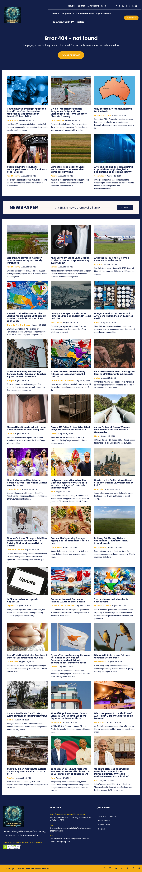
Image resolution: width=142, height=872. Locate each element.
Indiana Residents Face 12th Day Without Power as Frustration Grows (27, 714)
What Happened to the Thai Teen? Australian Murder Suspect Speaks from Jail (113, 716)
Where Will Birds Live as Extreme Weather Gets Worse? (112, 656)
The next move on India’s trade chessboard (111, 600)
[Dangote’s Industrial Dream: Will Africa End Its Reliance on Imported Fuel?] (114, 295)
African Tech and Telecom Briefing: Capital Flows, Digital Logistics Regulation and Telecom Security (113, 169)
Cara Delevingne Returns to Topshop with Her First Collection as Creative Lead (27, 169)
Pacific (54, 176)
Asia (53, 492)
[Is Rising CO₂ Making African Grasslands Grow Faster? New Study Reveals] (114, 520)
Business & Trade (102, 115)
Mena (97, 436)
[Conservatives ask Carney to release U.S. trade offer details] (71, 581)
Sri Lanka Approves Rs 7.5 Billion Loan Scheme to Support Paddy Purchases (24, 260)
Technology (100, 176)
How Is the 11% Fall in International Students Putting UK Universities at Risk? (113, 483)
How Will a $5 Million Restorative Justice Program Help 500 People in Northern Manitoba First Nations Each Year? (26, 317)
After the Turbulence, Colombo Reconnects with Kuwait (111, 259)
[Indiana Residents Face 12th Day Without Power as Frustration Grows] (27, 695)
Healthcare (12, 120)
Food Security (57, 120)
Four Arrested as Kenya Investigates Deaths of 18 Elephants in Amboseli (114, 372)
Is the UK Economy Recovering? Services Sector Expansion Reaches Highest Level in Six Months (26, 374)
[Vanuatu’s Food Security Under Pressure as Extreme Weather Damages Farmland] (71, 148)
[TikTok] (126, 6)
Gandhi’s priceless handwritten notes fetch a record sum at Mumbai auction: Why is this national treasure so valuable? (111, 772)
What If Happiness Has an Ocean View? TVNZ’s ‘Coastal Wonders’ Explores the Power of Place (69, 716)
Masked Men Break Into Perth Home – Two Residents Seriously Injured (26, 428)
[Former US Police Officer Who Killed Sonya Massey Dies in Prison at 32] (71, 408)
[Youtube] (136, 6)
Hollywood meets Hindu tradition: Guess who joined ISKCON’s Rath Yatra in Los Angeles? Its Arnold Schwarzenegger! (69, 484)
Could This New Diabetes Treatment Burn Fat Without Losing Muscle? (27, 656)
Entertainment (14, 489)
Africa (97, 322)
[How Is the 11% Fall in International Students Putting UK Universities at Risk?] (114, 462)
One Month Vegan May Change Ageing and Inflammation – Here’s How (70, 541)
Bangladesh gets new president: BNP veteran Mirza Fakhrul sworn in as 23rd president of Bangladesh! (70, 771)
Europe (54, 267)
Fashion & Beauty (15, 550)
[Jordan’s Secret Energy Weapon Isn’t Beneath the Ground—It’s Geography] (114, 408)
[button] (106, 6)
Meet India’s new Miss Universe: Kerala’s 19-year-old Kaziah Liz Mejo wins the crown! (27, 483)
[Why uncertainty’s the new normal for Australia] (114, 90)
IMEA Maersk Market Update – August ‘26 (23, 600)
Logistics (11, 606)
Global (54, 434)
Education (99, 489)
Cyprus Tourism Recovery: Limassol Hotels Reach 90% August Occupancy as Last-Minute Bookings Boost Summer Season (70, 659)
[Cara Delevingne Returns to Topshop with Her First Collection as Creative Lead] (27, 148)
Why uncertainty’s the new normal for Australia (113, 110)
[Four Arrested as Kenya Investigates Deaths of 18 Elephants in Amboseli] (114, 353)
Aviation (98, 264)
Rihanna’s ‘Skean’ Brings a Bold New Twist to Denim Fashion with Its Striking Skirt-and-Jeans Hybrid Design (27, 542)
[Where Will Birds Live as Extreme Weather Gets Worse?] (114, 637)
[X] (129, 6)
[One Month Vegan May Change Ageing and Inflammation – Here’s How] (71, 520)
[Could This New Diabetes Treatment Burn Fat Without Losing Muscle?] (27, 637)
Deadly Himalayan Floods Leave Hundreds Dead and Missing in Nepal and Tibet (71, 316)
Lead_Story (56, 322)
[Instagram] (119, 6)
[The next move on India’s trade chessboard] (114, 581)
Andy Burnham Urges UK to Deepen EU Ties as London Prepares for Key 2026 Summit (70, 260)
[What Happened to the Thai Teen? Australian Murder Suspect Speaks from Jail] (114, 695)
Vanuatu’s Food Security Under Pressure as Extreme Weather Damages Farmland (68, 169)
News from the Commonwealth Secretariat (67, 814)
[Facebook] (116, 6)
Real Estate (56, 722)
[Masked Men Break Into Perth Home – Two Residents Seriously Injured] (27, 408)
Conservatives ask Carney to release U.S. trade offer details (68, 600)
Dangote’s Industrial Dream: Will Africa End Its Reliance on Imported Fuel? (113, 316)
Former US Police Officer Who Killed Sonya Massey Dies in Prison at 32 (70, 428)
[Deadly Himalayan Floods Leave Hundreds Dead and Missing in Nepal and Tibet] (71, 295)
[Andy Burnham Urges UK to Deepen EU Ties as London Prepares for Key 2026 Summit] (71, 239)
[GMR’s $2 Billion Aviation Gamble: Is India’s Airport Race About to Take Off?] (27, 750)
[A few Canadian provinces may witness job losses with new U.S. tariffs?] (71, 353)
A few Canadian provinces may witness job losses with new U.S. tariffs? (68, 374)
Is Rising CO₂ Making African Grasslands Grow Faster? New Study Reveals (111, 541)
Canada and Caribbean (19, 325)
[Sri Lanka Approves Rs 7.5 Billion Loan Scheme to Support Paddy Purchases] (27, 239)
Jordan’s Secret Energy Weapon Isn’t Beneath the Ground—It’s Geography (112, 430)
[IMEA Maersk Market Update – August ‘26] (27, 581)
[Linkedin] (123, 6)
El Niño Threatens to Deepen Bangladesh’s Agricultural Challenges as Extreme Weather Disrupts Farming (69, 112)
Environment (100, 547)
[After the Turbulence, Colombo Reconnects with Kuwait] (114, 239)
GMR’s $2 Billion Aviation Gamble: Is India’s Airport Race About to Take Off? (26, 771)
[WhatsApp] (133, 6)
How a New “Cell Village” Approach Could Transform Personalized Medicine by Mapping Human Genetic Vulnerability (26, 112)
